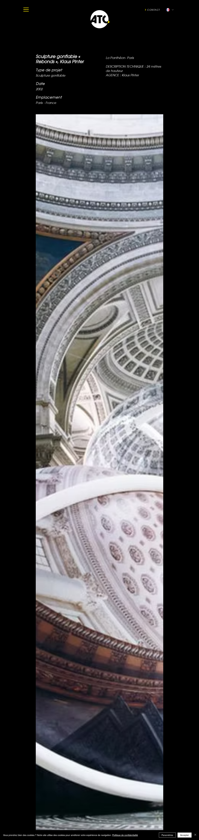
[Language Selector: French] (170, 10)
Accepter (184, 835)
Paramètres (167, 835)
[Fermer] (195, 835)
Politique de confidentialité (125, 835)
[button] (26, 9)
